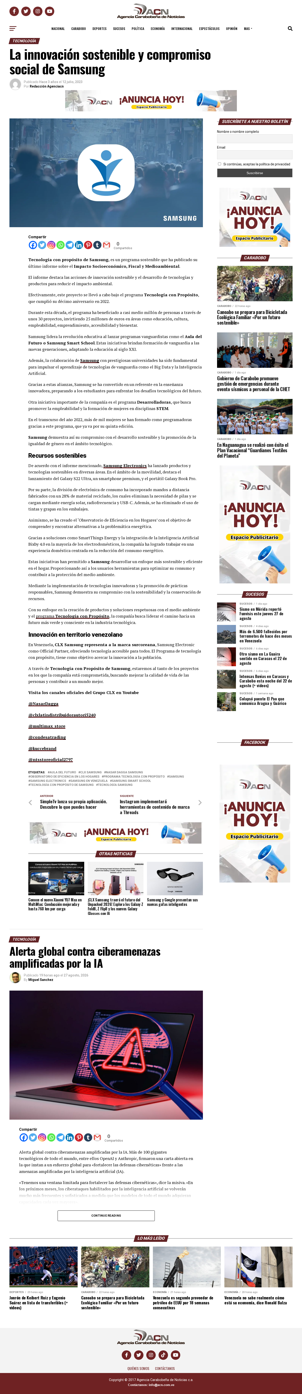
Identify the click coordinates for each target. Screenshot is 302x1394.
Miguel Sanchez (40, 980)
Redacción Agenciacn (47, 86)
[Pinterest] (88, 245)
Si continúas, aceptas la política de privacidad (256, 164)
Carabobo (78, 28)
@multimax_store (46, 726)
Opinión (231, 28)
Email (221, 147)
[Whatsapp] (60, 245)
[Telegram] (70, 245)
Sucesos (119, 28)
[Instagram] (51, 245)
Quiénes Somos (138, 1368)
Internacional (182, 28)
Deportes (99, 28)
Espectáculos (209, 28)
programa (45, 616)
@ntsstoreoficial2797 (50, 759)
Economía (158, 28)
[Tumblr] (97, 245)
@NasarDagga (43, 703)
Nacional (58, 28)
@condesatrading (47, 737)
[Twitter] (42, 245)
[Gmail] (106, 245)
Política (138, 28)
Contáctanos (165, 1368)
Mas (247, 28)
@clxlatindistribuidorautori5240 (62, 715)
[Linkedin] (79, 245)
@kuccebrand (42, 748)
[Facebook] (33, 245)
